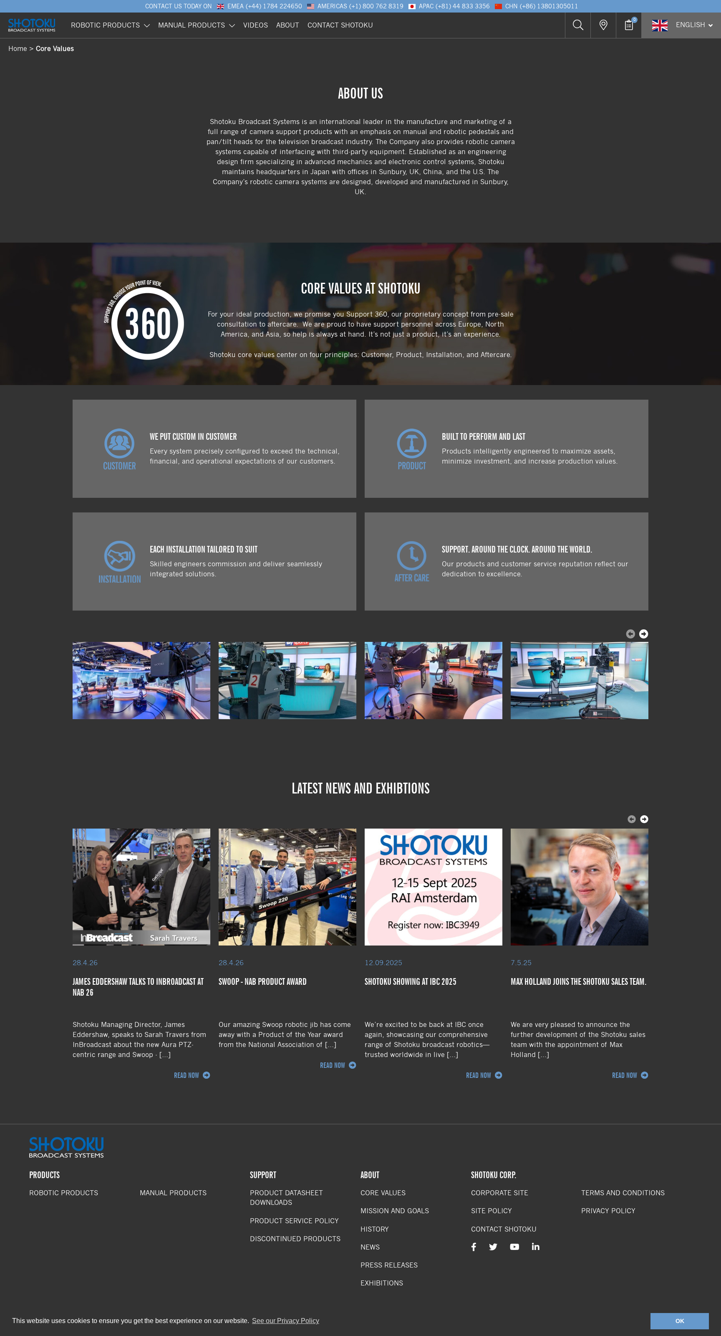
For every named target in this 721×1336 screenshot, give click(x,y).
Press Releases (389, 1265)
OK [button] (680, 1321)
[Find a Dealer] (603, 25)
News (370, 1247)
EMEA (264, 6)
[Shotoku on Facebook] (473, 1247)
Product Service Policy (294, 1221)
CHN (541, 6)
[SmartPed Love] (433, 680)
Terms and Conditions (623, 1193)
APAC (454, 6)
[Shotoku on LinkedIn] (535, 1247)
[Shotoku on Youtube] (514, 1247)
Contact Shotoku (340, 25)
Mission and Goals (394, 1211)
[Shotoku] (31, 25)
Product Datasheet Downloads (286, 1198)
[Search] (577, 25)
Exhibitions (381, 1283)
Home (17, 49)
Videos (255, 25)
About (287, 25)
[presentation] (643, 634)
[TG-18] (287, 680)
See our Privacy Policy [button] (285, 1320)
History (374, 1229)
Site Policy (491, 1211)
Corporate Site (499, 1193)
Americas (360, 6)
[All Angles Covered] (141, 680)
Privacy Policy (608, 1211)
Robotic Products (105, 25)
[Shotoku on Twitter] (493, 1247)
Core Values (55, 49)
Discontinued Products (295, 1239)
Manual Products (191, 25)
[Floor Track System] (579, 680)
